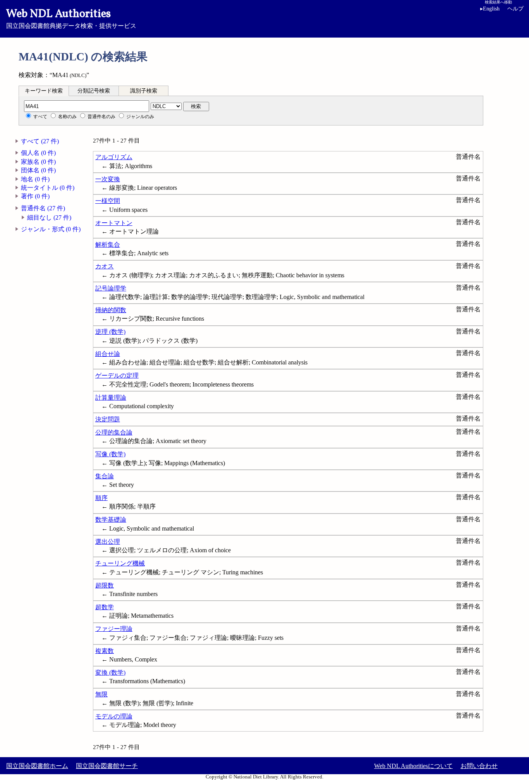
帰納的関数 (110, 310)
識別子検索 (143, 91)
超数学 (104, 607)
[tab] (44, 91)
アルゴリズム (113, 157)
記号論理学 (110, 288)
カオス (104, 266)
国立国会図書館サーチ (107, 766)
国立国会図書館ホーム (37, 766)
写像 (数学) (110, 454)
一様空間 (107, 201)
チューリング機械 (120, 563)
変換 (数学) (110, 672)
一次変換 (107, 179)
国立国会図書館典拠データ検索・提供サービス (71, 18)
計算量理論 (110, 397)
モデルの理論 (113, 716)
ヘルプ (515, 9)
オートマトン (113, 223)
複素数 (104, 651)
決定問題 (107, 419)
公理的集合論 (113, 432)
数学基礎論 (110, 519)
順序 (101, 498)
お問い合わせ (479, 766)
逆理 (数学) (110, 331)
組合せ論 (107, 353)
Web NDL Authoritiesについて (413, 766)
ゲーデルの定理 (117, 375)
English (490, 9)
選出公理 (107, 541)
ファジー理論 (113, 628)
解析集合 (107, 244)
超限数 (104, 585)
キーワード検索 (44, 91)
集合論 (104, 476)
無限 (101, 694)
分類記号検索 (93, 91)
